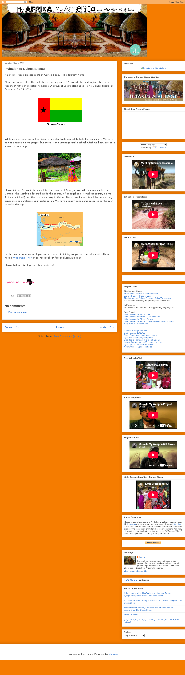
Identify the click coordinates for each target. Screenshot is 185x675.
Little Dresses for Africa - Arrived (138, 319)
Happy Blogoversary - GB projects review (143, 342)
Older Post (107, 327)
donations (131, 524)
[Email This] (18, 295)
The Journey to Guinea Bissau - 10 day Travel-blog (147, 298)
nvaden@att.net (22, 258)
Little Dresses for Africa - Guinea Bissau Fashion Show (149, 321)
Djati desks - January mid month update (142, 340)
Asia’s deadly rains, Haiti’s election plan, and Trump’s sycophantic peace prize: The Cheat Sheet (148, 594)
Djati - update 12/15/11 (134, 333)
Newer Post (13, 327)
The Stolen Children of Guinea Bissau (141, 293)
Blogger (113, 654)
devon (143, 557)
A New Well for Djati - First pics (138, 347)
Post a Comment (18, 312)
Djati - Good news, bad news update (140, 335)
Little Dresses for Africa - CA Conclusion (142, 317)
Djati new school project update (138, 337)
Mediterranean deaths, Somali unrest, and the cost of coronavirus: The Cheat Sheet (148, 608)
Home (60, 327)
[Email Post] (12, 296)
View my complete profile (135, 571)
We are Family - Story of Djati (137, 296)
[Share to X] (24, 295)
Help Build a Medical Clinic (136, 323)
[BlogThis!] (21, 295)
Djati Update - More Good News (138, 344)
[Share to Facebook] (26, 295)
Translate (162, 147)
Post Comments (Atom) (67, 336)
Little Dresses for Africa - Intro (137, 314)
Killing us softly (130, 615)
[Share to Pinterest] (29, 295)
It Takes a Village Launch (135, 330)
